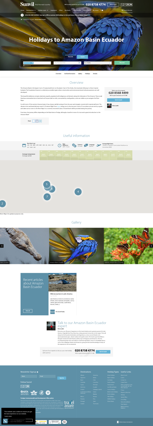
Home (22, 10)
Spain (94, 401)
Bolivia (94, 377)
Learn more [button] (8, 416)
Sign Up (62, 378)
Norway (95, 396)
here (88, 15)
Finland (82, 389)
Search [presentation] (82, 57)
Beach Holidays (111, 377)
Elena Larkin (61, 329)
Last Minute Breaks (112, 387)
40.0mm (82, 155)
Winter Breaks (110, 401)
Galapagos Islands (97, 389)
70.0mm (43, 155)
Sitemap (123, 395)
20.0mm (89, 155)
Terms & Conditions (125, 402)
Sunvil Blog (123, 399)
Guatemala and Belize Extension (85, 392)
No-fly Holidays (111, 394)
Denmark (95, 384)
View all (28, 311)
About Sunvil (124, 375)
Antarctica (95, 375)
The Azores (96, 403)
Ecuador (32, 19)
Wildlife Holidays (111, 399)
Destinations (30, 10)
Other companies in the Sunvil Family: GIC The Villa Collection (126, 386)
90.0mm (59, 155)
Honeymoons (110, 384)
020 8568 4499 (118, 93)
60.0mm (74, 155)
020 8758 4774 (96, 4)
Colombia (82, 382)
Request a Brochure (125, 392)
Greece (94, 392)
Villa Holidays (110, 396)
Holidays (87, 73)
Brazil (81, 380)
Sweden (82, 403)
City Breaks (110, 380)
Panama (82, 399)
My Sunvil (95, 10)
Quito (59, 106)
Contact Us (123, 380)
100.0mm (51, 155)
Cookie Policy (124, 382)
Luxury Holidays (111, 389)
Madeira (95, 394)
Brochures (67, 10)
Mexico (82, 396)
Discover (122, 62)
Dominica (82, 387)
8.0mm (113, 155)
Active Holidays (111, 375)
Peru (94, 399)
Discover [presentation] (70, 56)
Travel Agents (124, 404)
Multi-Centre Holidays (112, 392)
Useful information (69, 73)
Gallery (80, 73)
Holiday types (42, 10)
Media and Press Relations (125, 407)
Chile (94, 380)
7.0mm (105, 155)
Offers (61, 10)
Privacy (122, 390)
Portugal (82, 401)
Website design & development (125, 422)
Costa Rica (95, 382)
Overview (58, 73)
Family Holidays (111, 382)
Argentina (82, 377)
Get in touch (113, 4)
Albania (82, 375)
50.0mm (128, 155)
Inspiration (54, 10)
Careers (122, 377)
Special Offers (124, 397)
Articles (95, 73)
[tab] (70, 57)
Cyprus (82, 384)
